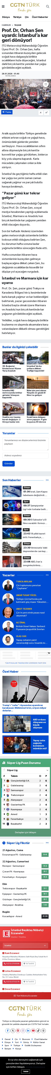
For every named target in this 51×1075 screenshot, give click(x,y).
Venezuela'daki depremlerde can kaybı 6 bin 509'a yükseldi (35, 550)
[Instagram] (23, 1030)
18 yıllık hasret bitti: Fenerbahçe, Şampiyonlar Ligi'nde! (34, 535)
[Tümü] (47, 480)
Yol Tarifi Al (30, 964)
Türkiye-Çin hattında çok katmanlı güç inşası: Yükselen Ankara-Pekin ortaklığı (31, 601)
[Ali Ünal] (8, 626)
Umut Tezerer (24, 609)
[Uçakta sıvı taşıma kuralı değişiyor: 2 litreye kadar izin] (13, 409)
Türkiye (17, 17)
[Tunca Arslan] (8, 585)
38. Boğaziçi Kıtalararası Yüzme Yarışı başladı (11, 368)
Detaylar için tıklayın (25, 832)
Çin (26, 17)
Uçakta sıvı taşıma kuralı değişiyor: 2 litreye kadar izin (11, 419)
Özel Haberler (40, 17)
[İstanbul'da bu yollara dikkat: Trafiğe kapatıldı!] (38, 358)
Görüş (26, 1042)
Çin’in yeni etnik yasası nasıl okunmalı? (30, 614)
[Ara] (47, 7)
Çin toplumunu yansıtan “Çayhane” (28, 587)
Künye (18, 1049)
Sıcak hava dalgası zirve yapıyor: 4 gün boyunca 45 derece (37, 419)
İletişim (8, 1049)
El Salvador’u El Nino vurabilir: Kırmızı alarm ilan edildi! (34, 521)
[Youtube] (33, 1030)
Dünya (6, 17)
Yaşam (17, 25)
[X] (12, 1030)
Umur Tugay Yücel (26, 595)
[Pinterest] (18, 1030)
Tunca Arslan (24, 582)
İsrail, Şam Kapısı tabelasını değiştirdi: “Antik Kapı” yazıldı (35, 493)
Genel (7, 1039)
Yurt (17, 1042)
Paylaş (8, 112)
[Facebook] (7, 1030)
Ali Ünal (20, 623)
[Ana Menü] (3, 7)
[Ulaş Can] (8, 639)
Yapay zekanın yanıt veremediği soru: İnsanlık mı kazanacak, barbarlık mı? (30, 642)
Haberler (6, 25)
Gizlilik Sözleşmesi (33, 1045)
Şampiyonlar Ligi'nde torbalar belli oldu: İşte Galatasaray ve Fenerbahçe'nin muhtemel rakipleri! (34, 507)
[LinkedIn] (28, 1030)
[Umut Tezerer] (8, 612)
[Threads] (43, 1030)
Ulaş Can (21, 636)
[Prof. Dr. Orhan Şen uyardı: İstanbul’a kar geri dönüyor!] (25, 94)
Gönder (8, 463)
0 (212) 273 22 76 (12, 982)
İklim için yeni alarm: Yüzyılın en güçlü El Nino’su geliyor (36, 393)
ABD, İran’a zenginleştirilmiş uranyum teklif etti (32, 563)
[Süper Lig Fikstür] (47, 843)
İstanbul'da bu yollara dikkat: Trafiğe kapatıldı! (35, 368)
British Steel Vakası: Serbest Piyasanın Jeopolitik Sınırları (30, 628)
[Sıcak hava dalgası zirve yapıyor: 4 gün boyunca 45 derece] (38, 409)
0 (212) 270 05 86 (12, 964)
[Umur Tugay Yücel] (8, 599)
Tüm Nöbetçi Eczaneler (26, 996)
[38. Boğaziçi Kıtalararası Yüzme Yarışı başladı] (13, 358)
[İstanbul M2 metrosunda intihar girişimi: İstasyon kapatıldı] (13, 382)
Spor (26, 502)
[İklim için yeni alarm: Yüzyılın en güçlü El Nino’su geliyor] (38, 382)
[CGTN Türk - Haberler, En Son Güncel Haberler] (25, 6)
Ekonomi (26, 1039)
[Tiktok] (38, 1030)
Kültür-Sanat (39, 1042)
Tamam (25, 1071)
